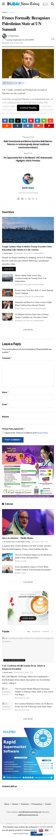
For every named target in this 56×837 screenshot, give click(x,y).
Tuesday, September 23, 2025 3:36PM (19, 40)
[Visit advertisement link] (28, 471)
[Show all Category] (52, 631)
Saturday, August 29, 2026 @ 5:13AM (31, 308)
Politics (11, 12)
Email (5, 404)
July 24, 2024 (38, 542)
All (28, 631)
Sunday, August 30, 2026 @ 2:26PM (30, 284)
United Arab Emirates (14, 660)
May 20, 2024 (21, 561)
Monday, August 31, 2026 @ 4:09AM (29, 253)
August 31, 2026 (22, 672)
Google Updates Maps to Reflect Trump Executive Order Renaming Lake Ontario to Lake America (27, 248)
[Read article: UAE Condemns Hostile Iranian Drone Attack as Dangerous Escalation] (28, 650)
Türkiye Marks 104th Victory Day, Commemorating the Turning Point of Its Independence (31, 278)
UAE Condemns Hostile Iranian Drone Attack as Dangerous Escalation (23, 667)
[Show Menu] (3, 4)
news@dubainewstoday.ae (29, 812)
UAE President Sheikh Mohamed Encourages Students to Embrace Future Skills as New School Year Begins (34, 691)
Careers (15, 804)
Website (5, 417)
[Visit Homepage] (23, 4)
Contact (48, 804)
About (6, 804)
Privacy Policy (42, 433)
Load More (28, 329)
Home (4, 12)
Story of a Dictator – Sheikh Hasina (17, 538)
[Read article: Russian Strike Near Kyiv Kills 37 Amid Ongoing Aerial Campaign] (7, 293)
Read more (10, 269)
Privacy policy (36, 804)
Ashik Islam (14, 36)
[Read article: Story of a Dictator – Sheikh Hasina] (28, 522)
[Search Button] (52, 4)
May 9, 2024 (21, 573)
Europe (45, 631)
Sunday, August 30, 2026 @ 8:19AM (30, 296)
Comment (7, 358)
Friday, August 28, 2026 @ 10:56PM (30, 321)
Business (36, 631)
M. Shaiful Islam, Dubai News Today (17, 542)
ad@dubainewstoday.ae (28, 815)
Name (5, 392)
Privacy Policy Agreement (13, 428)
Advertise (25, 804)
